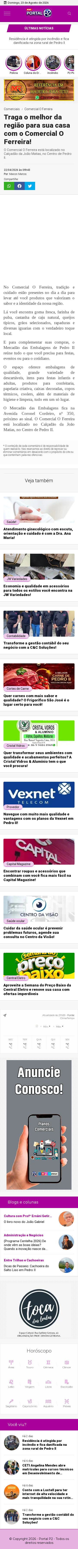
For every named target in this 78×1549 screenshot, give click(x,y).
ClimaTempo (67, 1018)
